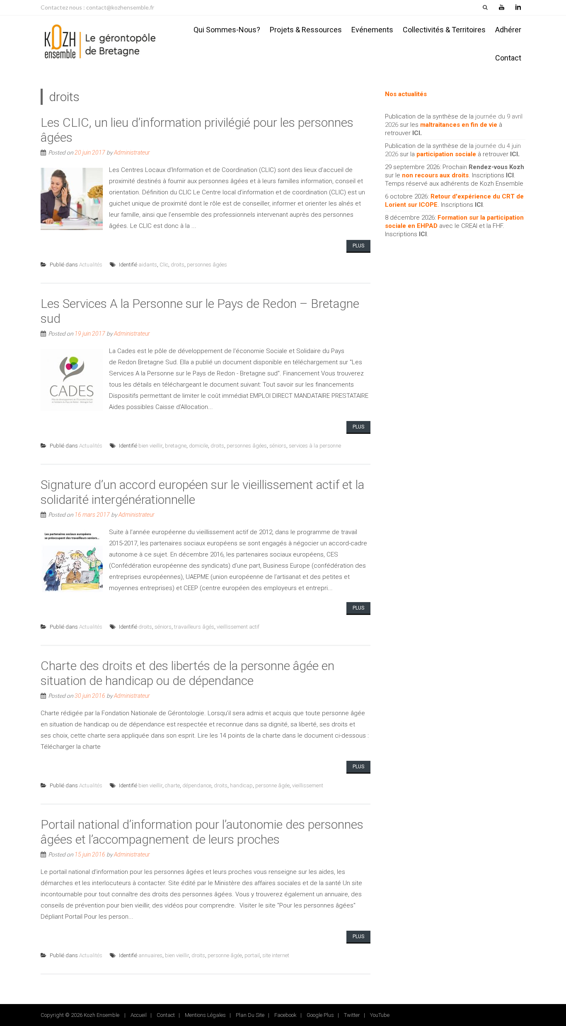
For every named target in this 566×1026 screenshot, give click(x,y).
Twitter (352, 1015)
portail (252, 955)
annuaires (150, 955)
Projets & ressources (306, 29)
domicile (198, 446)
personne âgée (272, 785)
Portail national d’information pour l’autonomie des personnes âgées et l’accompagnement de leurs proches (202, 832)
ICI (416, 133)
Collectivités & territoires (444, 29)
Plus (358, 246)
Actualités (90, 264)
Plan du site (250, 1015)
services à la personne (315, 446)
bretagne (175, 446)
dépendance (196, 785)
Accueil (139, 1015)
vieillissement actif (238, 627)
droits (177, 264)
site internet (275, 955)
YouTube (379, 1015)
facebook (285, 1015)
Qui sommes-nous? (227, 29)
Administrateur (132, 152)
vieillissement (307, 785)
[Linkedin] (517, 7)
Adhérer (508, 29)
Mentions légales (205, 1015)
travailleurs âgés (194, 627)
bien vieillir (150, 446)
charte (172, 785)
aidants (147, 264)
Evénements (372, 29)
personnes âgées (207, 264)
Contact (508, 57)
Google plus (320, 1015)
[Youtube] (501, 7)
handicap (241, 785)
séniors (277, 446)
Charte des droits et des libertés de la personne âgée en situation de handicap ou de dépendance (187, 673)
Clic (164, 264)
